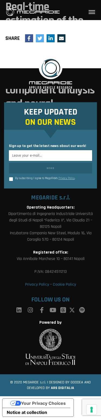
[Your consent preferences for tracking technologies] (91, 410)
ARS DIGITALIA (62, 388)
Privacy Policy (66, 178)
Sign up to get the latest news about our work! (47, 146)
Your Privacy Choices (43, 403)
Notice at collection (27, 412)
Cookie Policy (64, 284)
